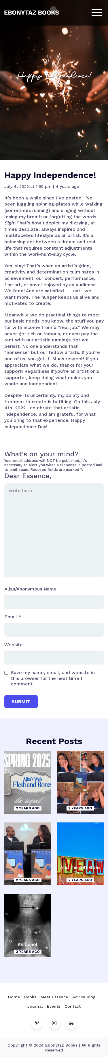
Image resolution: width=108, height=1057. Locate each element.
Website (13, 644)
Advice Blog (84, 997)
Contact (73, 1006)
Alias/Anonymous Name (30, 589)
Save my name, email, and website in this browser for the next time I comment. (53, 678)
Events (53, 1006)
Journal (35, 1006)
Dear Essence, (27, 476)
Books (30, 997)
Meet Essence (54, 997)
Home (14, 997)
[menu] (97, 13)
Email (12, 617)
